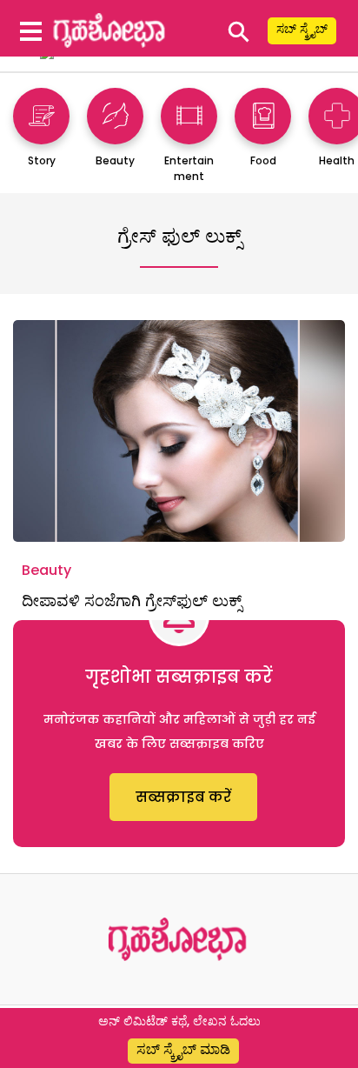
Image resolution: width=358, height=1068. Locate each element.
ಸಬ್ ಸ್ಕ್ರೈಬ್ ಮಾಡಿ (183, 1049)
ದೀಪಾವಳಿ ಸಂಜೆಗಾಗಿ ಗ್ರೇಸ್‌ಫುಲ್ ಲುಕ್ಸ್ (132, 600)
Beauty (46, 570)
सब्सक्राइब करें (183, 797)
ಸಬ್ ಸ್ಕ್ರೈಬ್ (302, 28)
